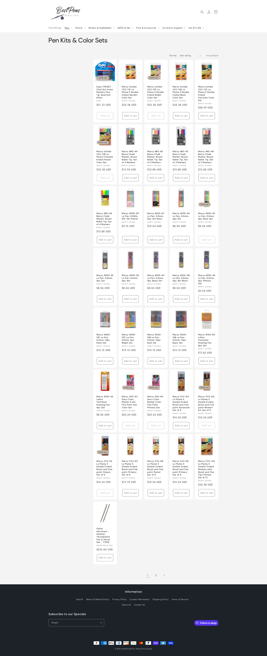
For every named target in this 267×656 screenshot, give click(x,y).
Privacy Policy (119, 599)
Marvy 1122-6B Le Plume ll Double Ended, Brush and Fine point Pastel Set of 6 (155, 468)
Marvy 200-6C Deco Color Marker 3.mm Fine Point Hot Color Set (130, 402)
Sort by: (173, 55)
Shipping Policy (160, 599)
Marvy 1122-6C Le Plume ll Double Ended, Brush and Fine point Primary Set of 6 (130, 468)
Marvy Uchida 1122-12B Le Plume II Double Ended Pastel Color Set (104, 157)
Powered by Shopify (144, 649)
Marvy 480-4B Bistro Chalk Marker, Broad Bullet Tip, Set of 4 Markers (206, 157)
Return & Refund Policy (97, 599)
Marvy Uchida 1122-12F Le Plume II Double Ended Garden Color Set (130, 92)
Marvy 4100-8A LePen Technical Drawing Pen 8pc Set (206, 340)
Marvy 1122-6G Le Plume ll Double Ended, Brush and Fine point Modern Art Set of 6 (206, 403)
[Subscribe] (100, 622)
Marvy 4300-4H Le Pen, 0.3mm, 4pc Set (181, 216)
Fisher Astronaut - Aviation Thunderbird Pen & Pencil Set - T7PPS (103, 535)
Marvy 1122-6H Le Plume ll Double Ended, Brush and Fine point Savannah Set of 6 (181, 403)
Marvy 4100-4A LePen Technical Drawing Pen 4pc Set (104, 402)
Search (79, 599)
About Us (126, 604)
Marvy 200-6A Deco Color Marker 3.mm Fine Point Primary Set (155, 402)
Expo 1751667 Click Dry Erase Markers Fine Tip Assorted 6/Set (104, 92)
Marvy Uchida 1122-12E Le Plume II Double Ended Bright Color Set (155, 92)
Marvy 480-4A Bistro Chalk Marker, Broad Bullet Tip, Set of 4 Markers (104, 219)
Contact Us (139, 604)
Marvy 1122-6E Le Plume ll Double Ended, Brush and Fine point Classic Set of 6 (104, 468)
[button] (68, 28)
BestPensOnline (128, 649)
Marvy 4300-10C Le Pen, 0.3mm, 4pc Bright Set (129, 338)
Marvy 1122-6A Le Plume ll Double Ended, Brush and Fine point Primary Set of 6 (181, 468)
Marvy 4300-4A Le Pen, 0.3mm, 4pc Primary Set (206, 279)
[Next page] (164, 575)
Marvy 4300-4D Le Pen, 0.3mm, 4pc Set (130, 278)
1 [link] (147, 575)
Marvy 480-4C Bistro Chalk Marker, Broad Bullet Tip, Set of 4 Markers (181, 157)
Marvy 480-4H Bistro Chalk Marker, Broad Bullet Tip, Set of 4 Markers (130, 157)
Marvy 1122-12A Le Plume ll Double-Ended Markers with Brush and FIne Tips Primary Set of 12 (206, 469)
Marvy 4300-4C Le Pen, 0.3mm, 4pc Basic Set (156, 278)
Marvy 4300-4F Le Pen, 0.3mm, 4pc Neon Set (206, 216)
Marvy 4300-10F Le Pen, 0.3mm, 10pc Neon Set (103, 338)
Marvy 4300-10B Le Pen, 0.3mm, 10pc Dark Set (154, 338)
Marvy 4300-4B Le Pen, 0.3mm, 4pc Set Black (181, 278)
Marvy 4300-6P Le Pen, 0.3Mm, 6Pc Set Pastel (130, 216)
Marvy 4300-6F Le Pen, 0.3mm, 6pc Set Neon (155, 216)
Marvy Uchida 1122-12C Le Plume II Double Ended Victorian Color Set (206, 94)
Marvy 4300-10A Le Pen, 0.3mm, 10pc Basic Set (180, 338)
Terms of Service (180, 599)
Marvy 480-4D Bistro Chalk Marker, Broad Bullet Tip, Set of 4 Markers (155, 157)
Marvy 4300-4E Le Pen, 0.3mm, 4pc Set (104, 278)
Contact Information (139, 599)
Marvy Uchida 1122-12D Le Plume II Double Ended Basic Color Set (181, 92)
